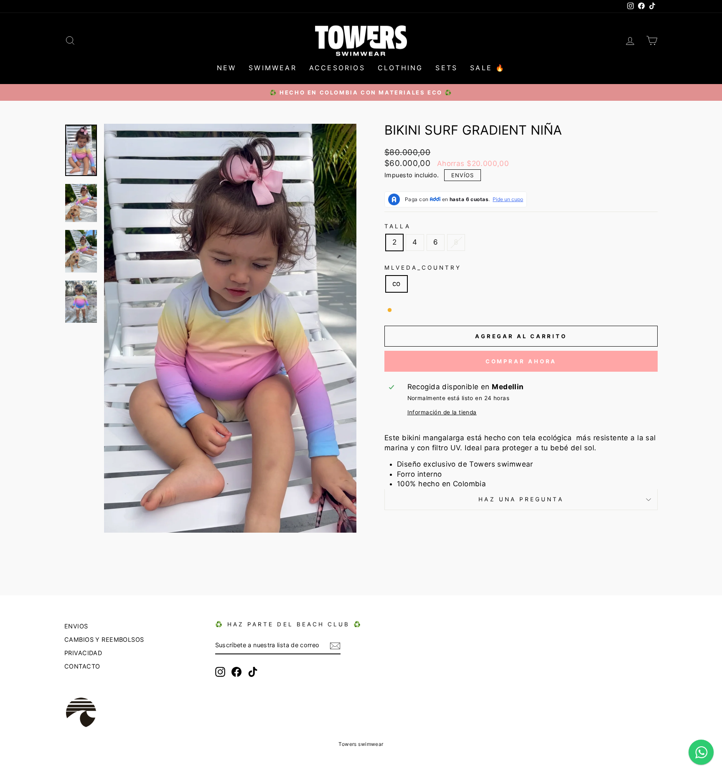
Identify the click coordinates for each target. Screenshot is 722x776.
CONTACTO (82, 666)
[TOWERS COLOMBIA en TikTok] (253, 672)
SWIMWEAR (273, 68)
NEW (226, 68)
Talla (397, 226)
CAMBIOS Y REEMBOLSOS (104, 639)
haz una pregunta (520, 499)
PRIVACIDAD (83, 652)
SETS (446, 68)
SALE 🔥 (487, 68)
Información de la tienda (442, 412)
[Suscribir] (335, 646)
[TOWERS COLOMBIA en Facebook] (236, 672)
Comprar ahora (521, 361)
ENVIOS (76, 626)
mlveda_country (422, 267)
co (396, 283)
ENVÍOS (462, 175)
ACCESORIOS (337, 68)
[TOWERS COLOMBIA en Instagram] (220, 672)
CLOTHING (400, 68)
